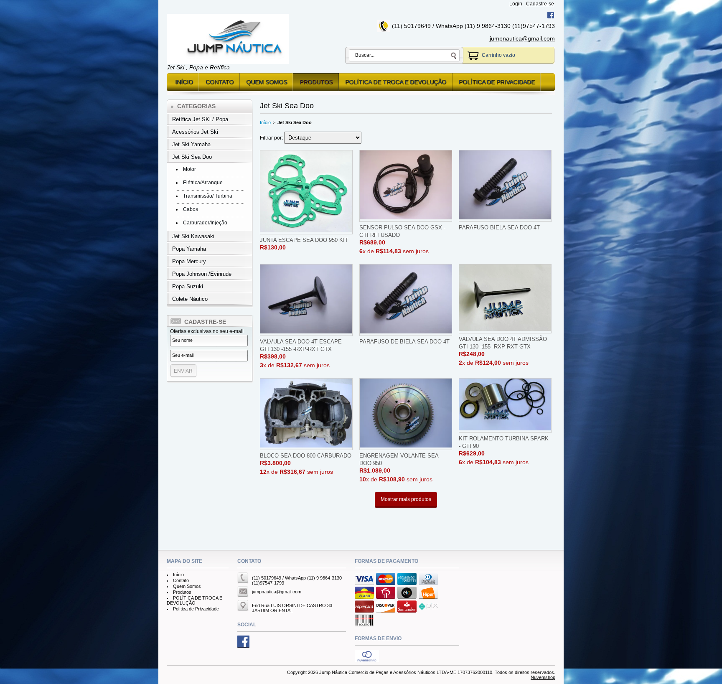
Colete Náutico (190, 299)
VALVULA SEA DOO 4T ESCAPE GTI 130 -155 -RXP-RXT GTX (301, 345)
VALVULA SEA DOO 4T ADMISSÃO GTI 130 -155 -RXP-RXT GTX (503, 343)
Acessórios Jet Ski (195, 132)
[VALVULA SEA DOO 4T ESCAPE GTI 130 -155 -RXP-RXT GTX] (306, 300)
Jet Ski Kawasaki (193, 236)
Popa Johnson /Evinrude (201, 274)
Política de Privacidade (497, 82)
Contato (220, 82)
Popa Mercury (189, 261)
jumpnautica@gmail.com (522, 38)
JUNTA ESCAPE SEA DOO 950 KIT (304, 240)
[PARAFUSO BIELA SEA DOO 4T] (505, 185)
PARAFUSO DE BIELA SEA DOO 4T (404, 341)
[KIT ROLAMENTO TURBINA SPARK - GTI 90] (505, 405)
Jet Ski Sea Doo (192, 157)
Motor (189, 169)
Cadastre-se (540, 4)
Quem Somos (266, 82)
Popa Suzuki (187, 286)
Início (184, 82)
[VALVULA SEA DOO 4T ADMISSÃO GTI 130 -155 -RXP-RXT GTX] (505, 298)
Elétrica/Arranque (203, 183)
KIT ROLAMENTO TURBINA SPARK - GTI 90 (504, 442)
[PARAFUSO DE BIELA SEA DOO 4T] (406, 300)
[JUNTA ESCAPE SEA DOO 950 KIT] (306, 192)
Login (515, 4)
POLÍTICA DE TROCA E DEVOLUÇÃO (395, 82)
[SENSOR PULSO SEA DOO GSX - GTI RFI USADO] (406, 185)
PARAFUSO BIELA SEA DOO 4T (499, 227)
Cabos (190, 209)
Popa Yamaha (189, 249)
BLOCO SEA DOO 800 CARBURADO (305, 456)
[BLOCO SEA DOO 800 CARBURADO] (306, 414)
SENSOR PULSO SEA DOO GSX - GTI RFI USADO (402, 231)
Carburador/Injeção (205, 223)
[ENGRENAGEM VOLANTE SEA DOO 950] (406, 414)
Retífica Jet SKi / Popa (200, 119)
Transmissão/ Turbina (207, 196)
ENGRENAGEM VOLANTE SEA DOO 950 (398, 459)
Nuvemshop (543, 677)
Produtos (316, 82)
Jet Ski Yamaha (191, 144)
